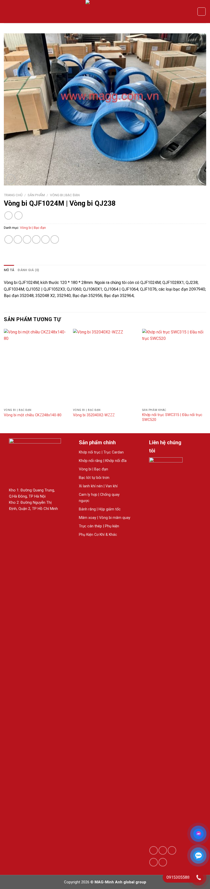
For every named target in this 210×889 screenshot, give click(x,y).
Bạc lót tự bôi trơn (94, 477)
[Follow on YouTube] (163, 862)
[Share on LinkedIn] (54, 239)
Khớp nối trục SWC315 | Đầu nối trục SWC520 (172, 417)
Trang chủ (13, 195)
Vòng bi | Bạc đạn (65, 195)
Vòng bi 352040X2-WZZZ (94, 415)
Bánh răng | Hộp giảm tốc (100, 509)
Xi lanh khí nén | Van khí (98, 486)
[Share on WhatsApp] (8, 239)
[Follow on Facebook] (153, 850)
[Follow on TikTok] (163, 850)
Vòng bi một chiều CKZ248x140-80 (32, 415)
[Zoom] (11, 179)
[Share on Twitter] (27, 239)
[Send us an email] (172, 850)
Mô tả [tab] (9, 270)
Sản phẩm (36, 195)
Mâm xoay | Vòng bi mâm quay (104, 518)
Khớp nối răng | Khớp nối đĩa (103, 460)
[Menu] (7, 11)
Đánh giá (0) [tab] (28, 270)
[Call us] (153, 862)
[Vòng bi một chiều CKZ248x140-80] (36, 367)
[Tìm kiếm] (201, 11)
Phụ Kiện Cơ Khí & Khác (98, 534)
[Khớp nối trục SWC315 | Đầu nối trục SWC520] (174, 367)
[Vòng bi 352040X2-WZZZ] (105, 367)
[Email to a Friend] (36, 239)
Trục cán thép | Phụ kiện (99, 526)
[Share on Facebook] (18, 239)
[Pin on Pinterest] (45, 239)
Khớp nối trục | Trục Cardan (102, 452)
